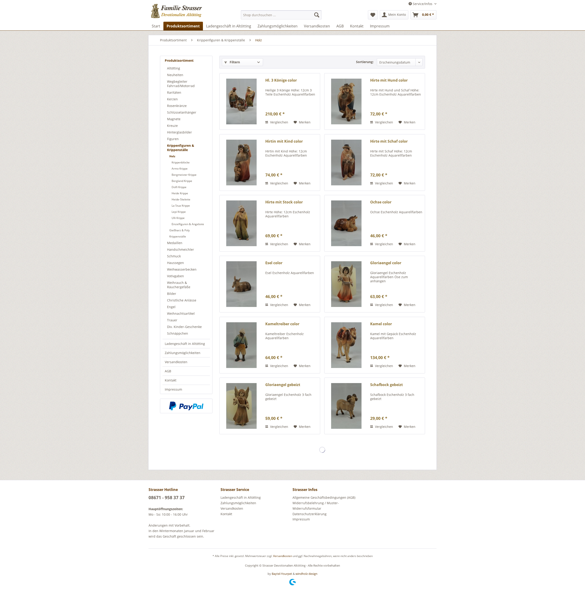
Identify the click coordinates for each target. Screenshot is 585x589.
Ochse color (380, 202)
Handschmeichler (180, 249)
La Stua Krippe (181, 206)
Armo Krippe (180, 169)
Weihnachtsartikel (181, 313)
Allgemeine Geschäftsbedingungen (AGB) (323, 497)
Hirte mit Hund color (389, 80)
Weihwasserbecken (182, 269)
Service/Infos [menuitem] (422, 4)
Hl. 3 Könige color (281, 80)
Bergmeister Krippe (184, 175)
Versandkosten (176, 362)
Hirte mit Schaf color (389, 141)
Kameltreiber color (282, 324)
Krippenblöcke (181, 162)
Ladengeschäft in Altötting (185, 343)
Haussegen (175, 263)
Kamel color (381, 324)
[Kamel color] (346, 345)
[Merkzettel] (373, 14)
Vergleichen (278, 122)
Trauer (172, 320)
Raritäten (174, 92)
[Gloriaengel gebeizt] (241, 405)
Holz (172, 156)
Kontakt (170, 380)
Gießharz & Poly (179, 230)
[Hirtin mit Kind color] (241, 162)
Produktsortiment (179, 60)
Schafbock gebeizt (386, 384)
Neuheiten (175, 75)
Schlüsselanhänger (181, 112)
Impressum (173, 389)
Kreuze (172, 125)
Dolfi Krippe (179, 187)
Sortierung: (365, 62)
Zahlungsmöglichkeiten (182, 353)
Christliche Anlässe (181, 300)
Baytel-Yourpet (282, 574)
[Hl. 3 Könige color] (241, 101)
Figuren (173, 139)
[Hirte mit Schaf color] (346, 162)
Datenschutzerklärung (309, 514)
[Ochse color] (346, 223)
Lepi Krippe (179, 212)
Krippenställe (177, 236)
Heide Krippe (180, 193)
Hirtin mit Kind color (284, 141)
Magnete (174, 119)
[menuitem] (281, 14)
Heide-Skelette (181, 199)
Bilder (171, 293)
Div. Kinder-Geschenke (184, 327)
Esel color (273, 263)
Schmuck (174, 256)
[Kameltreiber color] (241, 345)
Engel (171, 307)
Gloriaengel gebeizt (282, 384)
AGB (168, 371)
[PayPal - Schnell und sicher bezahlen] (186, 406)
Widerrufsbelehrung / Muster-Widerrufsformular (315, 506)
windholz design (306, 574)
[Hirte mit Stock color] (241, 223)
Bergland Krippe (182, 181)
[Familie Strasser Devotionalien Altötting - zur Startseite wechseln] (185, 12)
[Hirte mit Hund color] (346, 101)
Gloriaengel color (385, 263)
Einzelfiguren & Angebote (188, 224)
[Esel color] (241, 284)
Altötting (173, 68)
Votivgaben (175, 276)
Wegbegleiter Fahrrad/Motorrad (181, 83)
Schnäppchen (177, 333)
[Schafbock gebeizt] (346, 405)
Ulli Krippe (178, 218)
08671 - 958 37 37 (167, 498)
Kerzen (172, 99)
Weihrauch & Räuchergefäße (178, 284)
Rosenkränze (177, 106)
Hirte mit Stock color (284, 202)
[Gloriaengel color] (346, 284)
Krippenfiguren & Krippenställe (180, 147)
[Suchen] (317, 14)
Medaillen (174, 243)
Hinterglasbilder (179, 132)
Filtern (234, 62)
